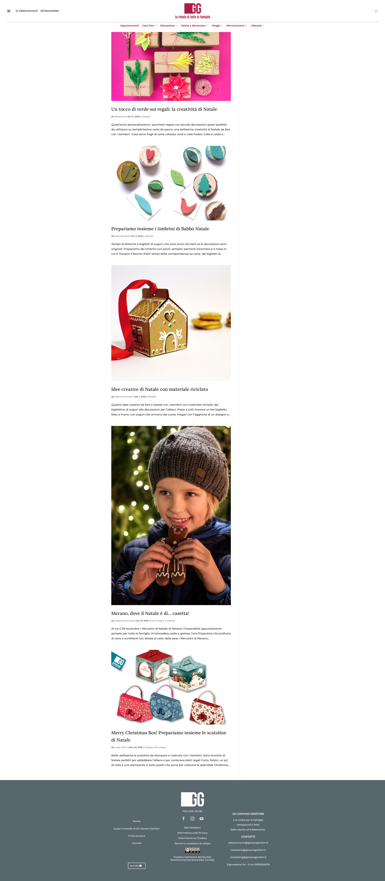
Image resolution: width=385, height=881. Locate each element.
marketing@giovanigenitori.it (248, 857)
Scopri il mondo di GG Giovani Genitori (137, 828)
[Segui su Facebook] (183, 819)
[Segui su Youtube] (201, 819)
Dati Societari (192, 827)
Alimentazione (235, 26)
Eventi (153, 620)
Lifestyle (256, 26)
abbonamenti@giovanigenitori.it (248, 842)
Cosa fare (148, 26)
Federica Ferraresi (124, 620)
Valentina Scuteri (124, 396)
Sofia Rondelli (122, 236)
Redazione (120, 116)
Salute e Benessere (193, 26)
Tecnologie (160, 747)
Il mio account (136, 835)
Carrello (137, 843)
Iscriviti (134, 865)
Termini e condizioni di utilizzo (192, 843)
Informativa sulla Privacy (192, 832)
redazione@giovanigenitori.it (248, 850)
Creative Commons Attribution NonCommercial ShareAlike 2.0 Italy (192, 858)
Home (136, 821)
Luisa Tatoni (121, 747)
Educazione (167, 26)
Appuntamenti (129, 26)
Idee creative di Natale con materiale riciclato (159, 389)
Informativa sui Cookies (192, 838)
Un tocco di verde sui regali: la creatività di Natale (164, 109)
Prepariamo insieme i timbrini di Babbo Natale (160, 228)
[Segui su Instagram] (192, 819)
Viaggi (216, 26)
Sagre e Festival (166, 620)
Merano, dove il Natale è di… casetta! (150, 613)
